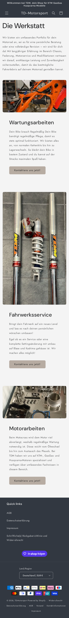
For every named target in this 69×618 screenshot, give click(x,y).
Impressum (12, 528)
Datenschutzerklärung (18, 520)
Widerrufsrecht (55, 600)
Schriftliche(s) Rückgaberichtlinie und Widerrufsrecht (27, 538)
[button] (6, 13)
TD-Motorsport (21, 600)
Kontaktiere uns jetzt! (27, 170)
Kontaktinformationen (56, 605)
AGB (9, 513)
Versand (39, 605)
